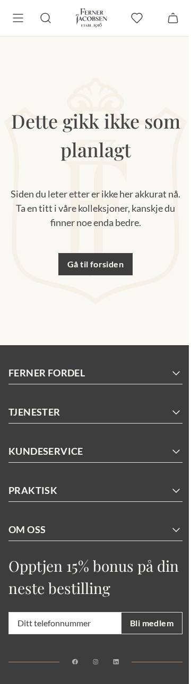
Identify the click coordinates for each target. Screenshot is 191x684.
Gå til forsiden (95, 264)
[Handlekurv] (173, 18)
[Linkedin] (115, 661)
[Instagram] (95, 661)
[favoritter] (136, 18)
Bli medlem (151, 623)
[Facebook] (74, 661)
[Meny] (18, 18)
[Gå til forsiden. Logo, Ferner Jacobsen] (91, 18)
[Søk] (45, 18)
